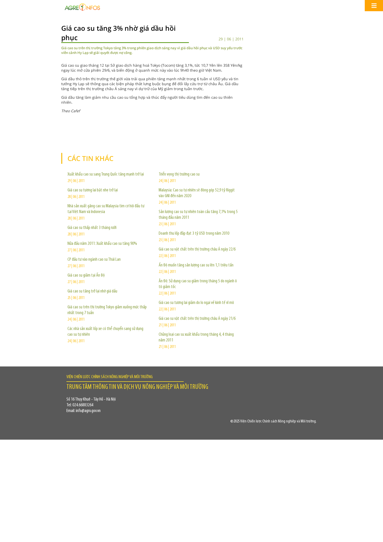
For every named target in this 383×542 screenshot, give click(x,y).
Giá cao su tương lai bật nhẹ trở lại (92, 190)
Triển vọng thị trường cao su (179, 174)
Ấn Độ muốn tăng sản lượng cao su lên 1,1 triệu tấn (196, 265)
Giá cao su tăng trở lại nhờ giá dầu (92, 291)
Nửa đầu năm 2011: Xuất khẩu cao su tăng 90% (102, 243)
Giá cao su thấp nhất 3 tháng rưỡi (91, 228)
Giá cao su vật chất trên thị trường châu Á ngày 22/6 (197, 249)
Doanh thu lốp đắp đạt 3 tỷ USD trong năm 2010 (194, 233)
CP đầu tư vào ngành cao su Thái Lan (94, 259)
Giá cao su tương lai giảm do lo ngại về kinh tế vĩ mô (196, 303)
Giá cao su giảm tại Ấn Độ (86, 275)
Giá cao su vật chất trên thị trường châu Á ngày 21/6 (197, 318)
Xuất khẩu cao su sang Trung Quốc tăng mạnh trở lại (105, 174)
